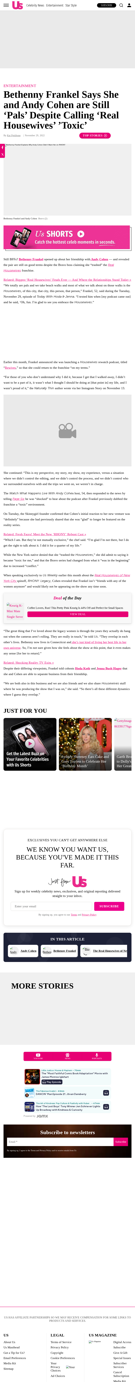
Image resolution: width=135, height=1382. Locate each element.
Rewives (10, 367)
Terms (74, 914)
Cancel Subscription (121, 1374)
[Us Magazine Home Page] (17, 5)
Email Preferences (15, 1358)
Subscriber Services (120, 1365)
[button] (121, 5)
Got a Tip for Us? (14, 1353)
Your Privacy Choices (56, 1367)
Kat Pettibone (14, 135)
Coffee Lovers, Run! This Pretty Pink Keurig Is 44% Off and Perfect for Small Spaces (75, 607)
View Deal (78, 614)
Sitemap (9, 1368)
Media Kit (10, 1363)
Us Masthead (12, 1347)
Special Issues (122, 1358)
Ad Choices (58, 1376)
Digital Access (122, 1342)
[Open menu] (6, 5)
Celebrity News (35, 5)
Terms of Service (61, 1342)
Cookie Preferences (63, 1358)
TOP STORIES (93, 135)
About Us (9, 1342)
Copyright (57, 1353)
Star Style (71, 5)
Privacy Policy (89, 914)
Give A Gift (120, 1353)
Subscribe (106, 5)
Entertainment (54, 5)
